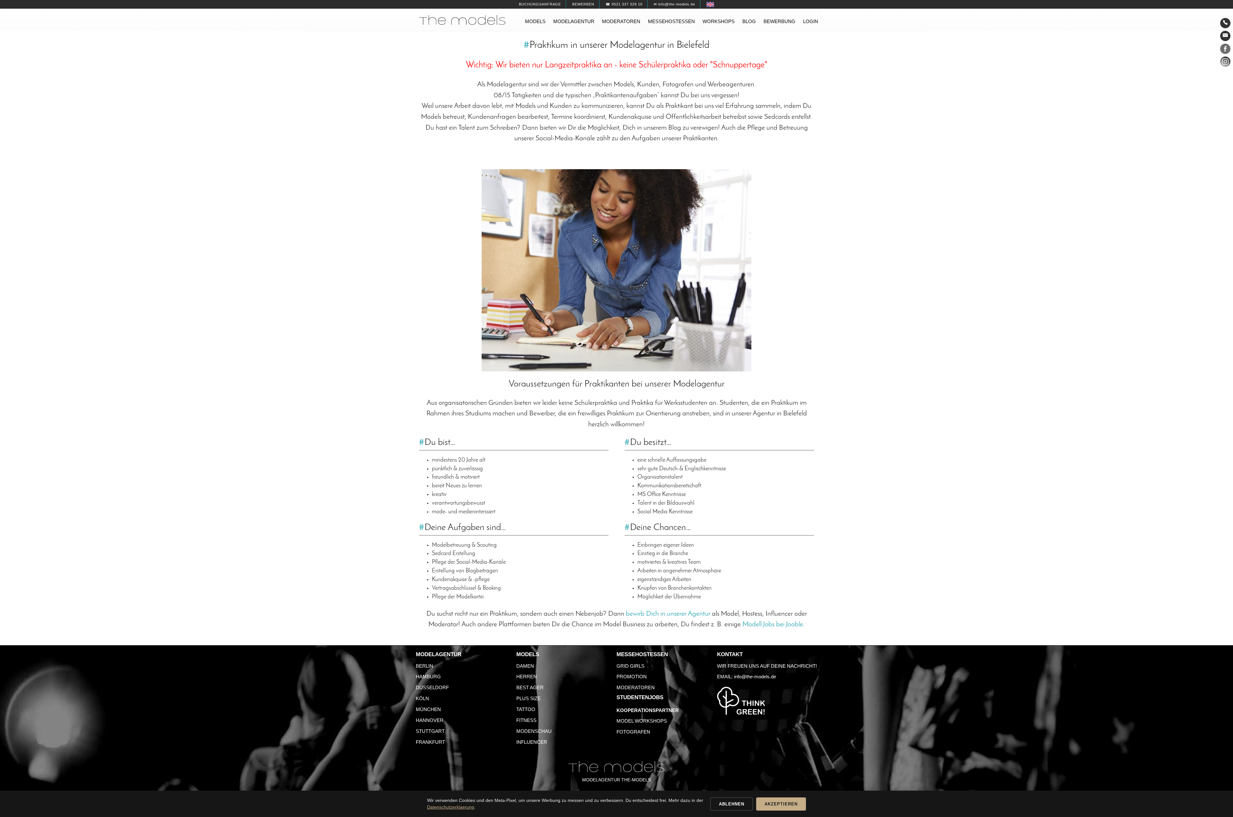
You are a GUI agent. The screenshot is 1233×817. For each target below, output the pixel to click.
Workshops (719, 21)
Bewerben (583, 4)
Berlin (424, 666)
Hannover (429, 720)
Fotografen (633, 731)
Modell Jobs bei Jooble (772, 624)
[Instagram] (1225, 62)
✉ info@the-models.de (674, 4)
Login (810, 21)
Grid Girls (630, 666)
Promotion (631, 676)
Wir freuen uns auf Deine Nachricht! (767, 666)
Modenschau (534, 731)
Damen (525, 666)
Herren (526, 676)
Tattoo (525, 709)
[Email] (1225, 36)
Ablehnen (731, 804)
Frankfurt (430, 742)
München (428, 709)
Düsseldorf (432, 687)
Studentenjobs (639, 697)
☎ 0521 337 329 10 (624, 4)
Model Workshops (641, 721)
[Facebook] (1225, 50)
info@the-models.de (755, 676)
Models (535, 21)
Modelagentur (573, 21)
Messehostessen (671, 21)
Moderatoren (621, 21)
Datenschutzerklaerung (450, 807)
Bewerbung (779, 21)
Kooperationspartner (647, 710)
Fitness (526, 720)
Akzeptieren (781, 804)
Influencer (531, 742)
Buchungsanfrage (540, 4)
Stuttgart (430, 731)
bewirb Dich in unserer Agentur (668, 614)
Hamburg (428, 676)
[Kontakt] (1225, 23)
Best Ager (530, 687)
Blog (749, 21)
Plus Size (528, 698)
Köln (422, 698)
